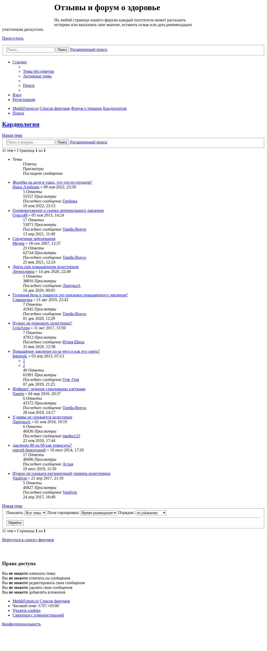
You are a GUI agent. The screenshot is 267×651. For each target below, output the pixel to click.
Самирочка (22, 299)
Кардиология (20, 124)
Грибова (70, 201)
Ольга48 (20, 215)
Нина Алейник (26, 187)
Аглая (68, 464)
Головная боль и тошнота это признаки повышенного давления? (70, 295)
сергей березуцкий (29, 450)
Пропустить (12, 38)
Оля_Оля (71, 379)
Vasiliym (20, 478)
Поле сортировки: (64, 512)
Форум (28, 14)
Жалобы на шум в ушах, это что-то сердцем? (52, 182)
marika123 (71, 436)
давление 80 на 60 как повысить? (42, 445)
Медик (19, 243)
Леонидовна (23, 271)
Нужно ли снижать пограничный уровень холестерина (61, 473)
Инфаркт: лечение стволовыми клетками (49, 389)
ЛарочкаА (72, 285)
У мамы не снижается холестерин (42, 417)
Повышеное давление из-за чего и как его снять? (56, 351)
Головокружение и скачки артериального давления (58, 210)
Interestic (20, 356)
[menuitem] (38, 71)
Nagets (18, 393)
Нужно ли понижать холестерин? (42, 323)
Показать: (15, 512)
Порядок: (127, 512)
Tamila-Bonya (74, 229)
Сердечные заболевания (34, 238)
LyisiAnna (21, 328)
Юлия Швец (73, 342)
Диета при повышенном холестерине (46, 267)
